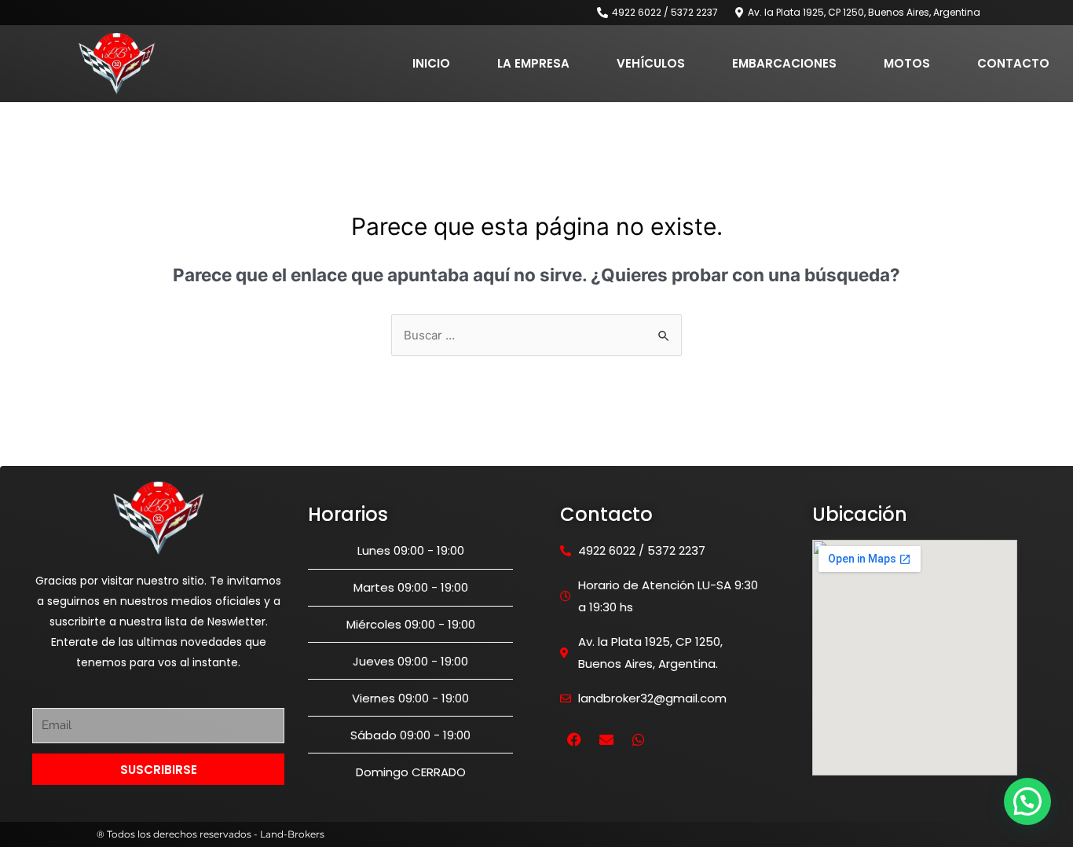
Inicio (431, 63)
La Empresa (533, 63)
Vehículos (651, 63)
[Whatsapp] (638, 739)
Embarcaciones (784, 63)
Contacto (1013, 63)
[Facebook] (574, 739)
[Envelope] (606, 739)
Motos (907, 63)
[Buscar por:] (536, 335)
